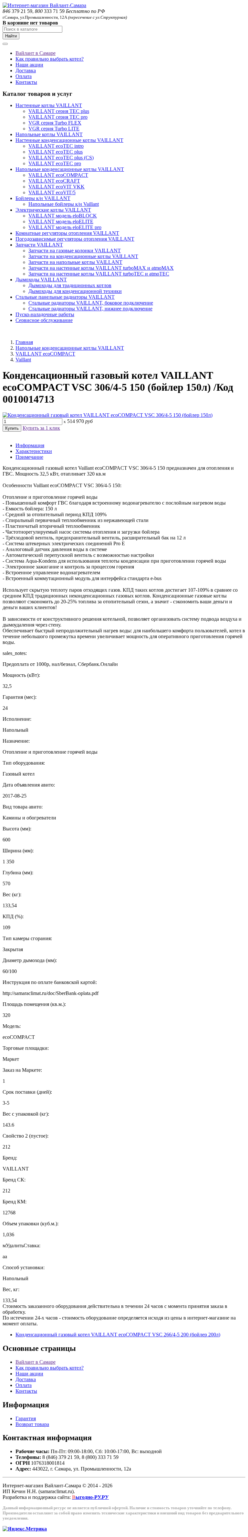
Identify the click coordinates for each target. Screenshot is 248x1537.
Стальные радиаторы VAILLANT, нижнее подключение (90, 308)
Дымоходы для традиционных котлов (69, 285)
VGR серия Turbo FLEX (54, 123)
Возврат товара (32, 1424)
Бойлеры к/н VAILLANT (43, 198)
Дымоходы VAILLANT (41, 279)
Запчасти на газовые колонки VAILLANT (74, 250)
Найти (11, 36)
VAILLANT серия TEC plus (58, 111)
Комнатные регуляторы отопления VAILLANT (67, 233)
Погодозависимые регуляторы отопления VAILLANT (75, 239)
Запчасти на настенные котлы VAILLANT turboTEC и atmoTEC (98, 273)
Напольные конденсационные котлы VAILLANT (70, 169)
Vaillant (23, 359)
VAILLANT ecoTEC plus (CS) (61, 157)
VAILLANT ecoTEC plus (55, 152)
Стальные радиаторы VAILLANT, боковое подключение (90, 303)
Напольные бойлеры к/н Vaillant (63, 204)
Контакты (26, 82)
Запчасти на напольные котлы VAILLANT (75, 262)
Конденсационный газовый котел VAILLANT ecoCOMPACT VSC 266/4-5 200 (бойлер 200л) (118, 1334)
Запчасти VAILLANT (39, 244)
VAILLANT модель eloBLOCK (62, 215)
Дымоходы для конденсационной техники (75, 291)
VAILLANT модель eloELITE (60, 221)
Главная (24, 342)
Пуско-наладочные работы (45, 314)
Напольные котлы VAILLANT (49, 134)
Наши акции (29, 64)
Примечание (29, 457)
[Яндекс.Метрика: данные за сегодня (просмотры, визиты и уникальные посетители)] (25, 1529)
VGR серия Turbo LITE (53, 128)
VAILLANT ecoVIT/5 (52, 192)
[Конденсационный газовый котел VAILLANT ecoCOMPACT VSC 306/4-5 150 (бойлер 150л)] (107, 415)
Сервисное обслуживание (44, 320)
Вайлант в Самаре (36, 53)
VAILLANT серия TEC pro (58, 117)
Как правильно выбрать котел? (50, 59)
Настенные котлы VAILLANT (49, 105)
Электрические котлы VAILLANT (53, 210)
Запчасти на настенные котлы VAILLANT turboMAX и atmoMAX (101, 268)
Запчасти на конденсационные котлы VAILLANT (83, 256)
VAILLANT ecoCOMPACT (58, 175)
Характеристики (34, 451)
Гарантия (26, 1418)
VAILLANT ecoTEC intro (56, 146)
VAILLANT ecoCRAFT (54, 181)
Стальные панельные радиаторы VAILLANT (65, 297)
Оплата (24, 76)
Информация (30, 445)
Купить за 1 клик (41, 428)
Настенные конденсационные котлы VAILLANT (69, 140)
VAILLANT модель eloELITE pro (64, 227)
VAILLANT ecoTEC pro (54, 163)
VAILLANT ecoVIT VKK (56, 186)
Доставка (26, 70)
